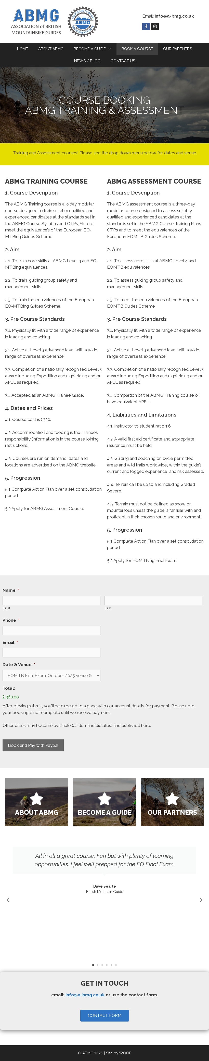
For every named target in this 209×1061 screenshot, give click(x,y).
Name (11, 590)
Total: (9, 688)
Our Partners (177, 49)
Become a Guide (90, 49)
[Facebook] (146, 26)
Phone (11, 620)
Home (22, 49)
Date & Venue (19, 664)
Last (108, 608)
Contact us (123, 61)
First (6, 608)
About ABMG (50, 49)
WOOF (125, 1053)
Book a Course (137, 49)
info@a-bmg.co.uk (85, 994)
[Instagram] (155, 26)
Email (10, 642)
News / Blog (87, 61)
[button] (7, 900)
